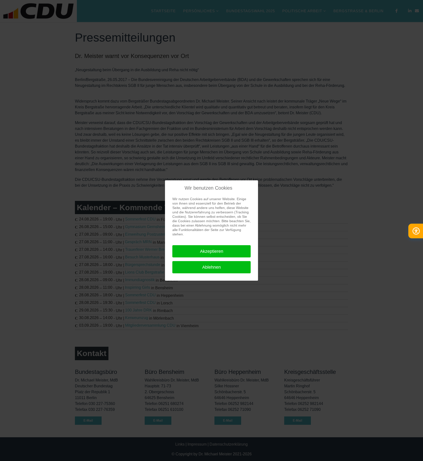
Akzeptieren (211, 251)
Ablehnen (211, 267)
